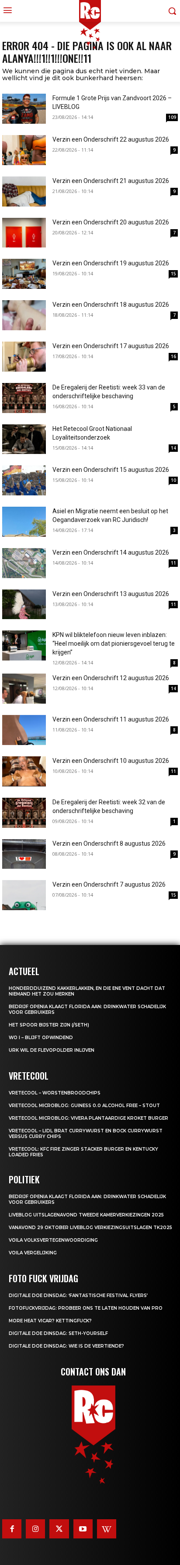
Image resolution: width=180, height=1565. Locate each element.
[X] (59, 1528)
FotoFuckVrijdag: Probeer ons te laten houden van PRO (86, 1308)
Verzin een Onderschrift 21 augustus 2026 (110, 180)
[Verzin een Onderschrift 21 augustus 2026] (24, 191)
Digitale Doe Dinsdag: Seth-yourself (58, 1333)
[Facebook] (11, 1528)
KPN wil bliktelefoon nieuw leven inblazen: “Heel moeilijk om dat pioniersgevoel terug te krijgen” (113, 643)
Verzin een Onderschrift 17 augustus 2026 (110, 345)
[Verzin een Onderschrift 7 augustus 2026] (24, 895)
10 (173, 480)
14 (173, 448)
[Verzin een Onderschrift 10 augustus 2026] (24, 771)
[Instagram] (35, 1528)
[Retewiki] (106, 1528)
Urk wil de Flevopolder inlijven (51, 1050)
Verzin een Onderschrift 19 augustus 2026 (110, 263)
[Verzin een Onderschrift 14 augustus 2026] (24, 563)
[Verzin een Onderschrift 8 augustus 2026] (24, 854)
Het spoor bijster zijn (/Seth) (49, 1025)
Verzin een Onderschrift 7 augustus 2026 (109, 884)
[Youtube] (83, 1528)
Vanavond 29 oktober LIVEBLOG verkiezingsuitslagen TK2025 (90, 1227)
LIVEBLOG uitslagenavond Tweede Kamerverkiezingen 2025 (86, 1215)
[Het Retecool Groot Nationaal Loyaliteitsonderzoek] (24, 439)
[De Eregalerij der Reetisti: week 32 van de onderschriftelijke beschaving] (24, 813)
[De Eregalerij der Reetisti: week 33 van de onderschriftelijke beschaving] (24, 398)
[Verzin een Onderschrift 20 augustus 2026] (24, 233)
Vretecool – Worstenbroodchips (54, 1093)
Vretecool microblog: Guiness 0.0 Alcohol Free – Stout (84, 1105)
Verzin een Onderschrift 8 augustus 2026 (109, 843)
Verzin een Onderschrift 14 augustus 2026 (110, 552)
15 (173, 274)
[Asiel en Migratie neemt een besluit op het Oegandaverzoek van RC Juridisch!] (24, 522)
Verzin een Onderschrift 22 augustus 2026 (110, 139)
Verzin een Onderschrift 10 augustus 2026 (110, 760)
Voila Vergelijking (33, 1253)
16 (173, 356)
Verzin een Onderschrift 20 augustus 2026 (110, 222)
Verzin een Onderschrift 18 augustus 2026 (110, 304)
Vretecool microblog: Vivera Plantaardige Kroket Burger (88, 1118)
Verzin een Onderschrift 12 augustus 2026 (110, 677)
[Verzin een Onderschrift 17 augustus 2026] (24, 357)
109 (172, 117)
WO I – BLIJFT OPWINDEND (41, 1037)
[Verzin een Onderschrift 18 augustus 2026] (24, 315)
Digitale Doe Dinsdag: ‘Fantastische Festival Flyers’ (78, 1295)
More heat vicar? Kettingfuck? (50, 1321)
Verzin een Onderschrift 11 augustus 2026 (110, 719)
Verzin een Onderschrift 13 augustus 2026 (110, 593)
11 (173, 563)
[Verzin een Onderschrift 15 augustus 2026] (24, 480)
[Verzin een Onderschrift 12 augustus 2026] (24, 689)
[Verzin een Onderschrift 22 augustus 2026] (24, 150)
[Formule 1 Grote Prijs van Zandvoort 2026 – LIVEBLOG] (24, 109)
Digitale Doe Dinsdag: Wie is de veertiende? (66, 1346)
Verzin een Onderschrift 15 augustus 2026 (110, 469)
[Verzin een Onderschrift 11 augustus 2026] (24, 730)
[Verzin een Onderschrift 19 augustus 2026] (24, 274)
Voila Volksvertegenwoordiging (53, 1240)
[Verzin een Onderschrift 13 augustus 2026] (24, 604)
